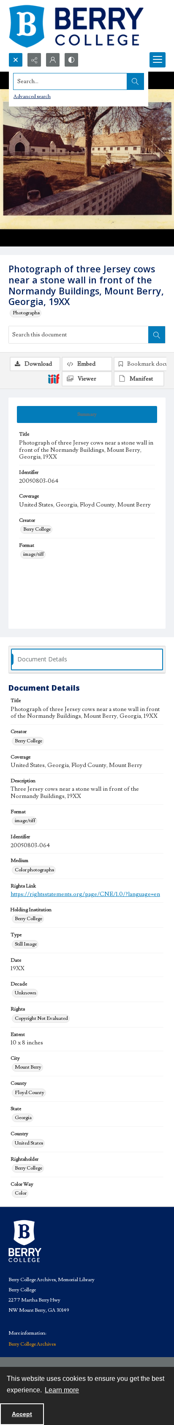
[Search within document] (156, 334)
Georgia (23, 1117)
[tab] (87, 414)
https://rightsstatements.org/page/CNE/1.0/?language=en (85, 894)
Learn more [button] (62, 1390)
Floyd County (29, 1092)
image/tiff (33, 554)
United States (29, 1143)
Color (21, 1193)
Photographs (26, 313)
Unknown (25, 993)
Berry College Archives (32, 1344)
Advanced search (32, 96)
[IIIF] (53, 378)
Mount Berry (28, 1067)
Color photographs (34, 870)
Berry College (37, 529)
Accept (22, 1414)
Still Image (26, 944)
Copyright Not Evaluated (41, 1018)
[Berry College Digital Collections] (76, 26)
